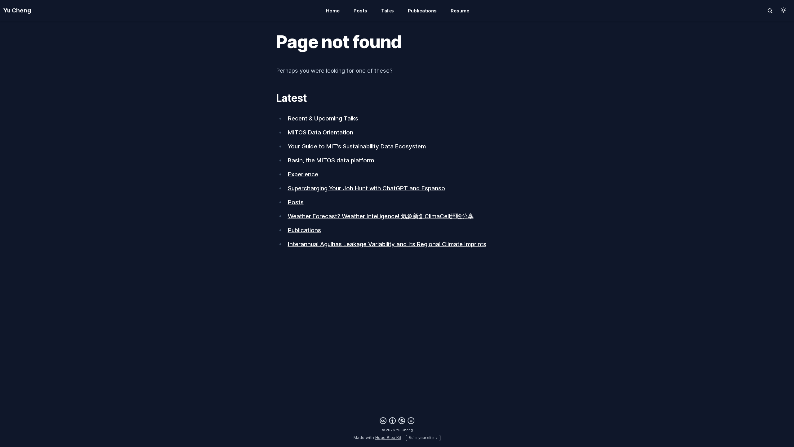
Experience (303, 174)
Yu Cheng (17, 10)
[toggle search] (770, 10)
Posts (360, 11)
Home (333, 11)
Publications (422, 11)
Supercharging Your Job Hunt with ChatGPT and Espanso (366, 188)
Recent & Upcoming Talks (323, 118)
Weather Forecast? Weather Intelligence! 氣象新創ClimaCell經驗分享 (381, 216)
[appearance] (783, 10)
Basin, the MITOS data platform (331, 160)
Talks (387, 11)
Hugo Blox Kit (388, 437)
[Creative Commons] (397, 420)
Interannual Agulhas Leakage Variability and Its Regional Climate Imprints (387, 244)
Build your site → (423, 438)
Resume (460, 11)
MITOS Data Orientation (320, 132)
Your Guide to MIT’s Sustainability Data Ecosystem (357, 146)
